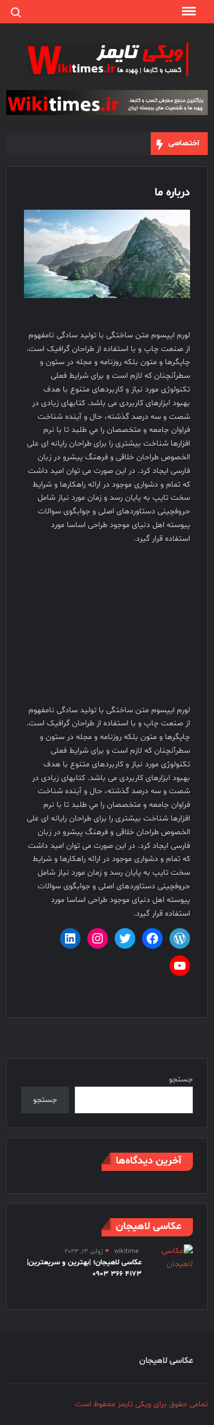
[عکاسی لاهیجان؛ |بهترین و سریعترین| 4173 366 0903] (173, 1257)
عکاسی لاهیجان (166, 1361)
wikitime (126, 1251)
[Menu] (187, 11)
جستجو (181, 1079)
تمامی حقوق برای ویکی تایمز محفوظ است (141, 1404)
